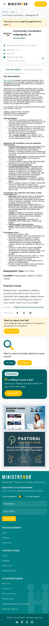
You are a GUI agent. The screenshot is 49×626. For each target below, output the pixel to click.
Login (42, 4)
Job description (13, 69)
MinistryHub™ (19, 38)
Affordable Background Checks (15, 604)
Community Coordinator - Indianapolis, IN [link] (20, 15)
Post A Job (7, 566)
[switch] (21, 496)
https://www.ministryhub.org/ (28, 307)
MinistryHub (8, 80)
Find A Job (6, 543)
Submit (7, 518)
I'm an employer (9, 496)
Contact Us (7, 588)
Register (26, 362)
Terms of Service (9, 594)
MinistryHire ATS (9, 571)
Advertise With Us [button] (10, 609)
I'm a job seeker (32, 496)
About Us (6, 583)
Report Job (11, 331)
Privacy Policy (8, 599)
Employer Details (33, 69)
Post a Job (13, 393)
